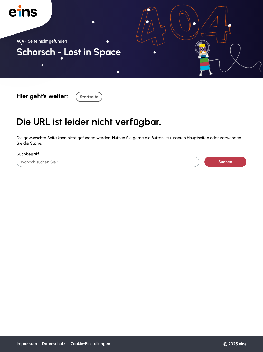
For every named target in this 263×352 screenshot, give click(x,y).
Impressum (27, 343)
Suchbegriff (28, 154)
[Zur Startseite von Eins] (26, 13)
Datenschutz (53, 343)
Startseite (89, 96)
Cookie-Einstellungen (90, 343)
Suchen (225, 161)
